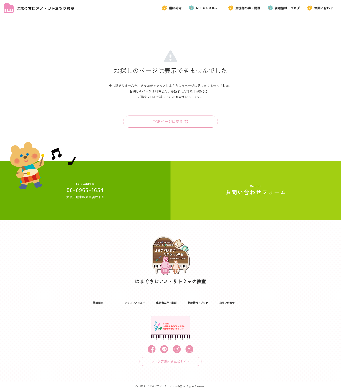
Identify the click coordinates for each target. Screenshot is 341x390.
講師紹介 (175, 8)
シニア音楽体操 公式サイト (170, 361)
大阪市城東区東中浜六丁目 (85, 197)
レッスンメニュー (208, 8)
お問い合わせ (323, 8)
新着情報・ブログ (287, 8)
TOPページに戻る (168, 121)
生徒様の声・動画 (247, 8)
